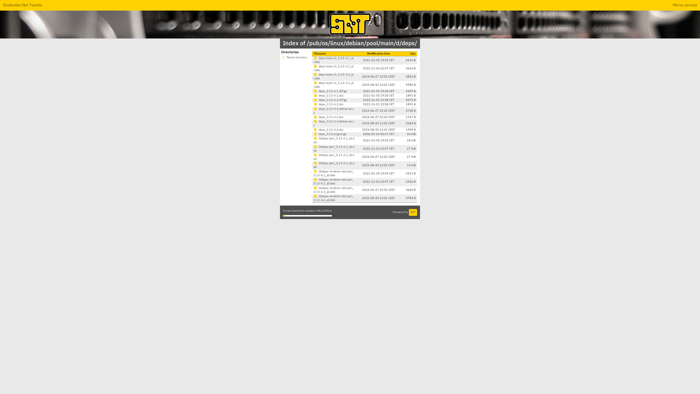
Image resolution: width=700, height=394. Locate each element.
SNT (413, 212)
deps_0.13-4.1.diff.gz (332, 91)
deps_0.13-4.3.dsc (331, 117)
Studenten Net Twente (22, 5)
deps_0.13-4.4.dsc (331, 129)
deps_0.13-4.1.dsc (331, 95)
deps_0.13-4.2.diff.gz (332, 100)
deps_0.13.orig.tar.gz (332, 134)
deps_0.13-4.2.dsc (331, 104)
